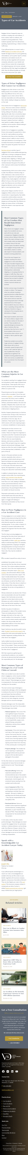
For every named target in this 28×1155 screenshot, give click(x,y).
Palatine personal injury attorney (14, 888)
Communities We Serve (8, 1132)
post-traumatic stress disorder (14, 477)
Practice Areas (6, 1127)
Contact (4, 1138)
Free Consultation (14, 1038)
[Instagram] (7, 1071)
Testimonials (5, 1130)
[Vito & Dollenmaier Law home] (7, 3)
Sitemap (20, 1143)
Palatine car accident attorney (13, 51)
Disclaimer (15, 1143)
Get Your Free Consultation (14, 76)
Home (2, 12)
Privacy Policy (8, 1143)
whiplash (10, 396)
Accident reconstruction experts (14, 631)
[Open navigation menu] (24, 3)
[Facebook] (3, 1071)
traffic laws (17, 540)
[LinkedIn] (12, 1071)
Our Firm (4, 1125)
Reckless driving (5, 150)
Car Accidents (12, 12)
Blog (6, 12)
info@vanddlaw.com (8, 1090)
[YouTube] (16, 1071)
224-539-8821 (15, 1043)
